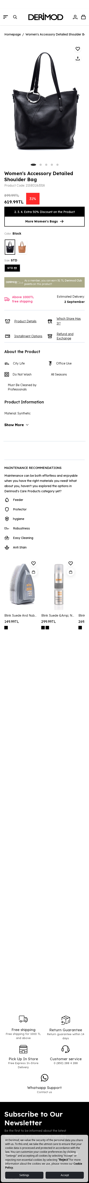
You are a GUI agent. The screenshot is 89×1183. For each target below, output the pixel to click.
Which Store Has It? (69, 321)
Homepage (12, 34)
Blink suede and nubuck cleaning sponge (21, 615)
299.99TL (48, 621)
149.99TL (11, 621)
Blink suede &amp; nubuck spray (58, 615)
